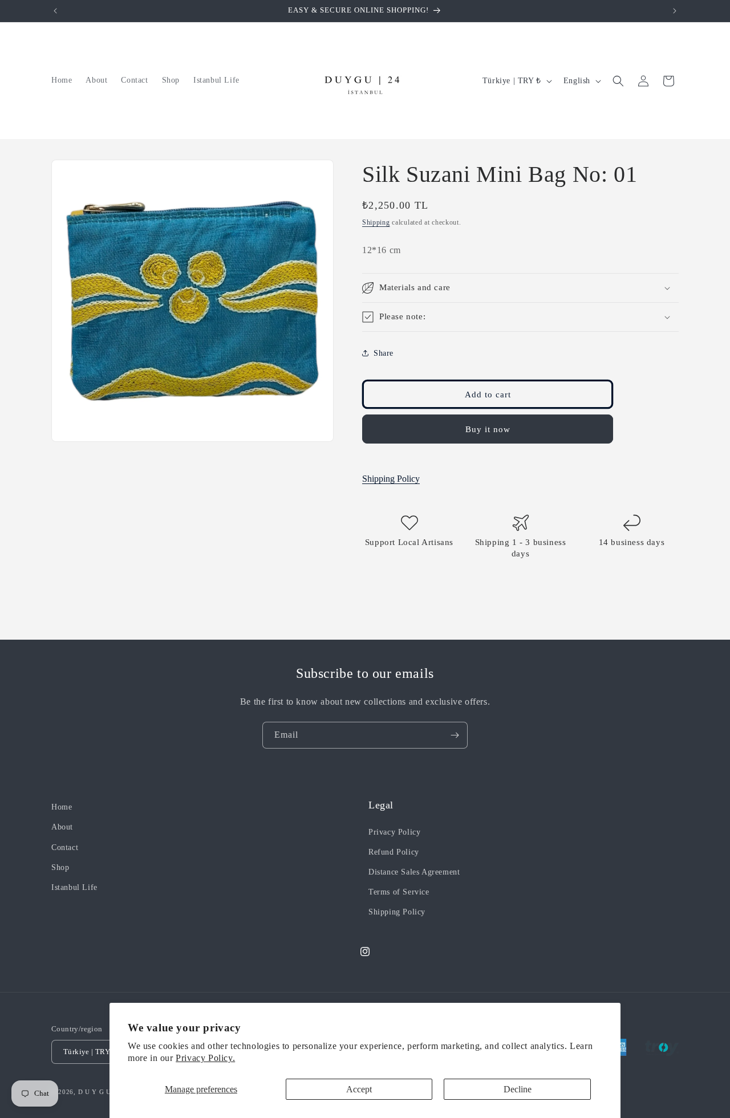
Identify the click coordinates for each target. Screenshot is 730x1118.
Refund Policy (393, 852)
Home (61, 807)
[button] (618, 80)
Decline (518, 1089)
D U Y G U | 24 (101, 1091)
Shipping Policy (391, 478)
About (62, 827)
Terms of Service (398, 892)
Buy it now (487, 429)
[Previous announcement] (55, 11)
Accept (359, 1089)
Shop (60, 867)
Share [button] (384, 353)
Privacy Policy (394, 832)
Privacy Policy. (205, 1058)
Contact (64, 847)
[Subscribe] (454, 735)
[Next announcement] (674, 11)
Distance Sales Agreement (414, 872)
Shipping (376, 222)
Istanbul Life (74, 887)
